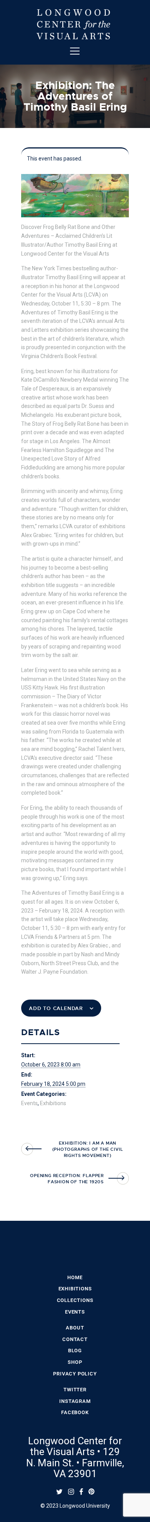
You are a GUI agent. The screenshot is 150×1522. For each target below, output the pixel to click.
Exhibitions (53, 1103)
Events (29, 1103)
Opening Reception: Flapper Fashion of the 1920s (67, 1178)
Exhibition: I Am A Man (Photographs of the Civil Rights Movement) (87, 1149)
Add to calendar (56, 1008)
